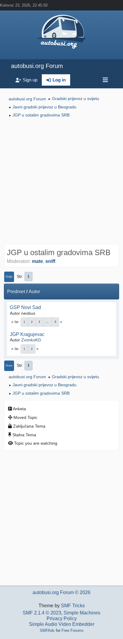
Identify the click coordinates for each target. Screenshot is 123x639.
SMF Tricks (73, 605)
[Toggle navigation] (105, 80)
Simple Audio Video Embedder (61, 624)
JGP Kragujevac (27, 334)
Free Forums (72, 630)
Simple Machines (82, 612)
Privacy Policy (62, 618)
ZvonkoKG (31, 339)
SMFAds (47, 630)
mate (37, 261)
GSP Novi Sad (25, 307)
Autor (34, 291)
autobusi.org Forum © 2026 (61, 592)
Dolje (9, 276)
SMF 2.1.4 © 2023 (42, 612)
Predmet (16, 291)
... (47, 321)
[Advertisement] (61, 182)
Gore (9, 365)
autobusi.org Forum (37, 66)
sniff (50, 261)
